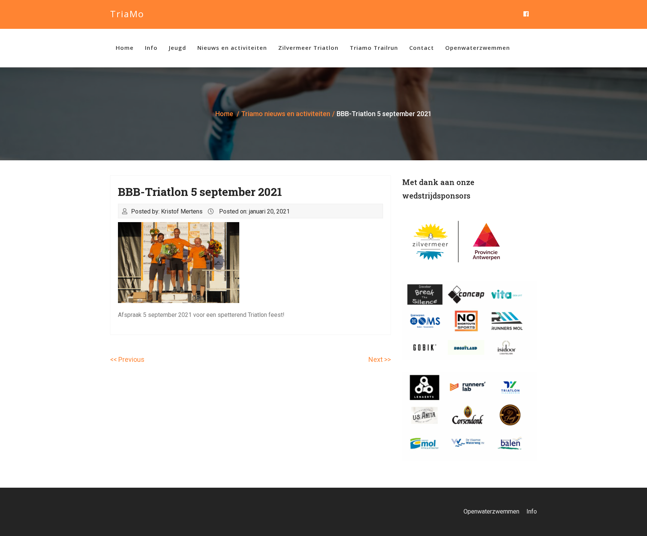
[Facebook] (526, 14)
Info (151, 47)
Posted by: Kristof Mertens (167, 211)
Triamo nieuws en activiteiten (285, 114)
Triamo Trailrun (374, 47)
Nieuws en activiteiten (232, 47)
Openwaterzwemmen (477, 47)
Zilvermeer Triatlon (308, 47)
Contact (421, 47)
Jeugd (177, 47)
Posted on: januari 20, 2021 (254, 211)
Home (125, 47)
